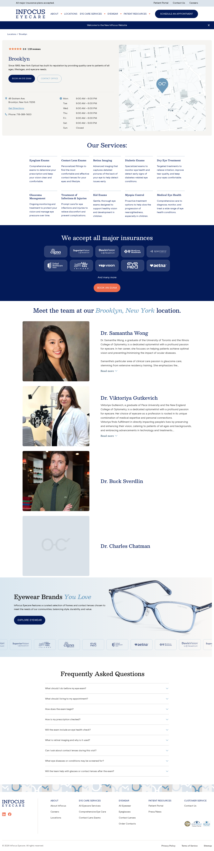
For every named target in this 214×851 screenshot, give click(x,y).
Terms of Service (190, 846)
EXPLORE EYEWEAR (30, 620)
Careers (193, 2)
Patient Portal (161, 2)
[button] (26, 49)
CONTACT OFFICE (49, 78)
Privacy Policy (168, 846)
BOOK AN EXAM (107, 287)
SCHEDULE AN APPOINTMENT (176, 13)
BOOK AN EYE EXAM (21, 78)
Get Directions (16, 108)
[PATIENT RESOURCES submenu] (137, 14)
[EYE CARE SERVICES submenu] (93, 14)
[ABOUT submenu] (56, 14)
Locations (11, 34)
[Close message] (209, 25)
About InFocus (58, 805)
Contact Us (179, 2)
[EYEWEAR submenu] (115, 14)
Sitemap (208, 846)
